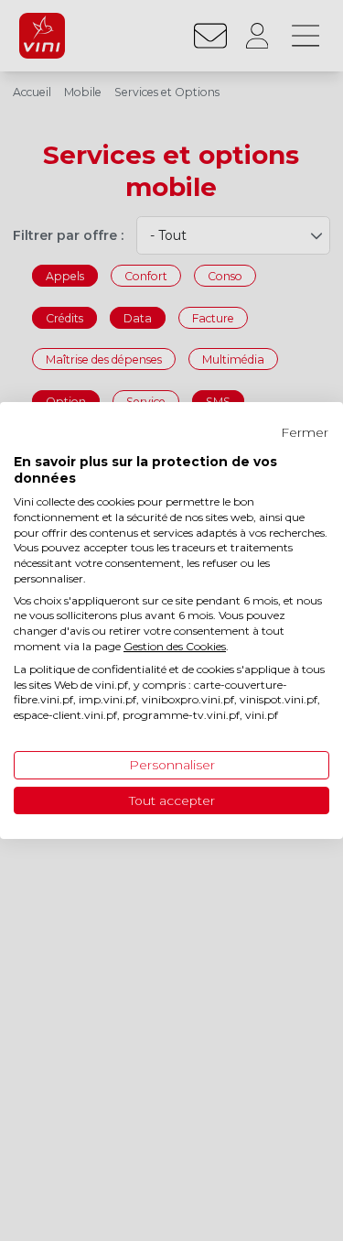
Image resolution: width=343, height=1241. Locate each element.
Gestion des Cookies (174, 646)
